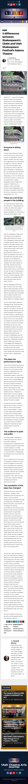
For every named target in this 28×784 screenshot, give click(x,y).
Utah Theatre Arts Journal (14, 766)
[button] (20, 21)
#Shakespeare (18, 62)
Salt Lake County (12, 691)
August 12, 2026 (9, 728)
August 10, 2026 (9, 742)
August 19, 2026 (9, 714)
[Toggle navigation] (11, 22)
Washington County (8, 720)
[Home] (2, 22)
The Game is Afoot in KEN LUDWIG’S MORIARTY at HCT (13, 695)
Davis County (6, 734)
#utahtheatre (7, 707)
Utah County (19, 707)
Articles (4, 30)
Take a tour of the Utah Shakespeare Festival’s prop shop (8, 628)
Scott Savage (19, 714)
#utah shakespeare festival (14, 64)
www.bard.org (10, 618)
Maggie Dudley (19, 699)
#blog (18, 59)
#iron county (10, 62)
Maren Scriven (19, 742)
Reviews (5, 691)
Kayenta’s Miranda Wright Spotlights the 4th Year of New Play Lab (13, 724)
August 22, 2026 (9, 699)
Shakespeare (7, 111)
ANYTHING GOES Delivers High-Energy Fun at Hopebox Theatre (13, 739)
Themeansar (14, 780)
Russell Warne (12, 58)
